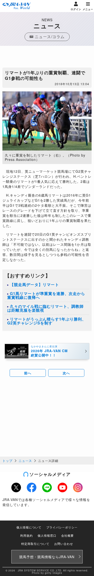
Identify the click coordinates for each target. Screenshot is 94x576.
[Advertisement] (47, 58)
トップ (7, 460)
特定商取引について (35, 544)
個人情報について (28, 527)
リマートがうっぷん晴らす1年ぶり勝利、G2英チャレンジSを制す (46, 321)
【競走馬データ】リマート (34, 284)
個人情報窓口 (47, 535)
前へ (27, 372)
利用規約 (26, 535)
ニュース (25, 460)
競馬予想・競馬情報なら (46, 556)
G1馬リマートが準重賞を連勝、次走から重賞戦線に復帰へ (46, 295)
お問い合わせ (63, 544)
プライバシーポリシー (62, 527)
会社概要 (67, 535)
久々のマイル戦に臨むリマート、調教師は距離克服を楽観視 (45, 308)
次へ (66, 372)
